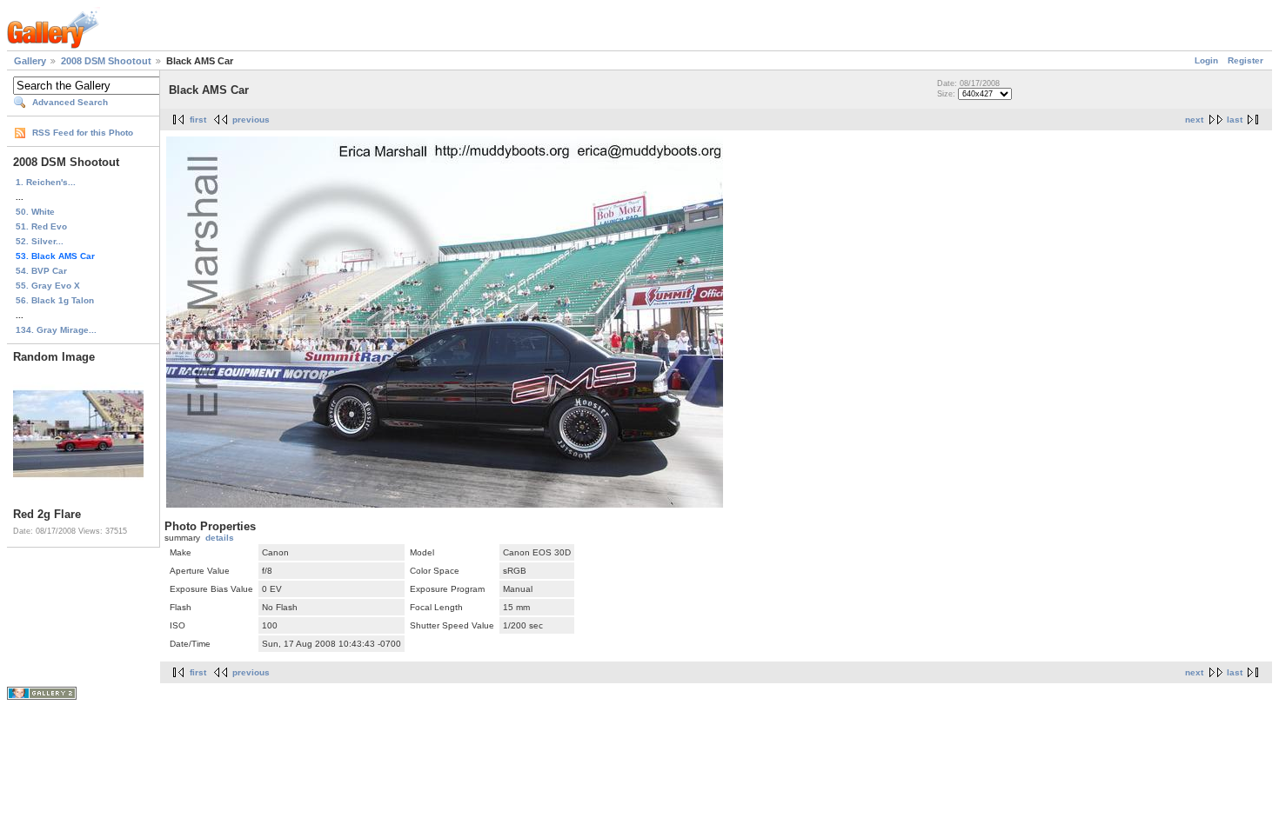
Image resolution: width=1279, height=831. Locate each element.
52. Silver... (40, 241)
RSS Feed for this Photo (82, 132)
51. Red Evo (41, 226)
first (198, 119)
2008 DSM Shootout (106, 61)
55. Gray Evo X (48, 285)
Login (1206, 60)
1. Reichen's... (46, 182)
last (1234, 119)
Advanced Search (70, 102)
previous (251, 119)
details (219, 537)
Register (1245, 60)
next (1194, 119)
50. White (35, 211)
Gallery (30, 61)
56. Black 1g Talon (55, 300)
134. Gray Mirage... (56, 330)
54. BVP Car (41, 271)
